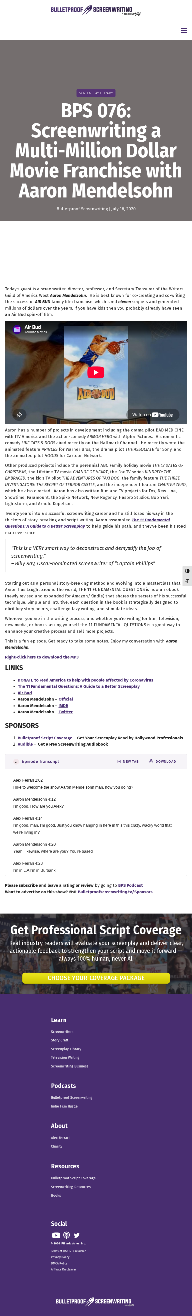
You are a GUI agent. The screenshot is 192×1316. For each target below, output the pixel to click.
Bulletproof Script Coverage (73, 1178)
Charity (56, 1146)
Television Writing (65, 1057)
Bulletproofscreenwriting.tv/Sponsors (115, 892)
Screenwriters (62, 1031)
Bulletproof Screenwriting (82, 208)
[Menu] (184, 30)
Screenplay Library (66, 1049)
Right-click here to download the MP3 (41, 657)
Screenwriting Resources (71, 1187)
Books (56, 1195)
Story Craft (59, 1040)
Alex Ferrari (60, 1138)
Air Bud (25, 693)
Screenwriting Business (69, 1066)
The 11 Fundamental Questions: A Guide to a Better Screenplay (79, 686)
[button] (56, 1235)
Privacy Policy (60, 1257)
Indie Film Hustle (64, 1106)
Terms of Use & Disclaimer (68, 1251)
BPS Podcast (130, 885)
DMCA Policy (59, 1263)
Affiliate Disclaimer (63, 1269)
